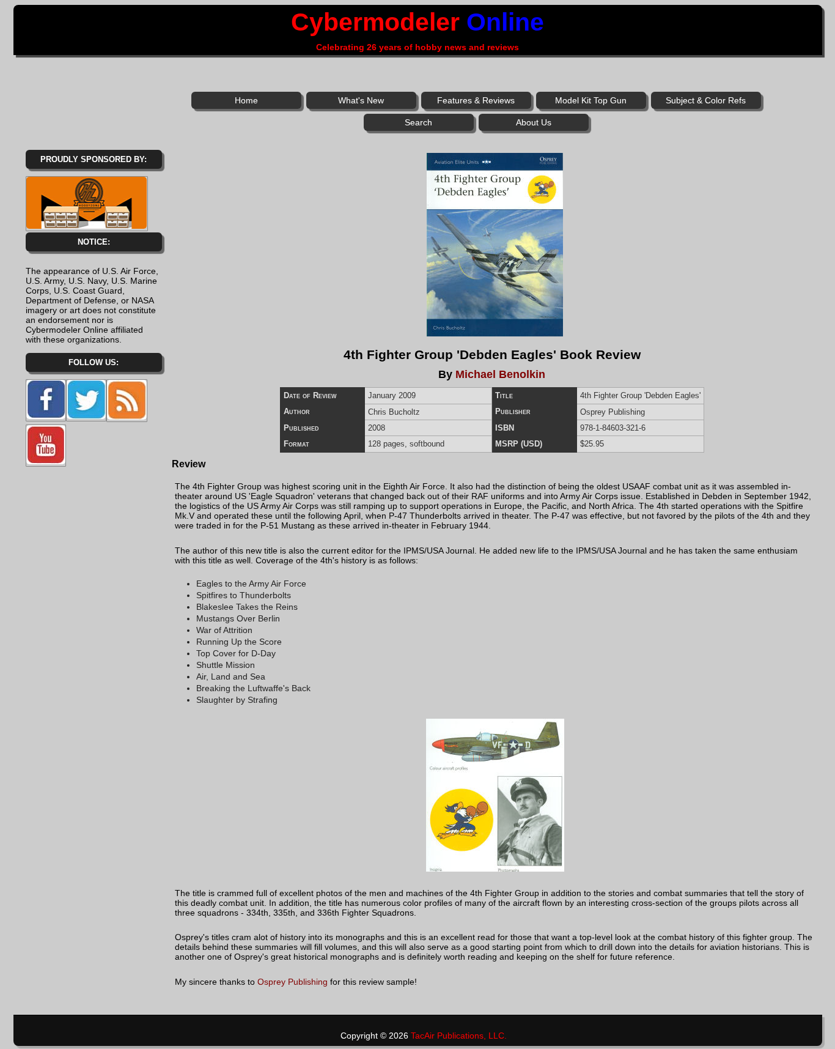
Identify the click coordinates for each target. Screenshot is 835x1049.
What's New (361, 100)
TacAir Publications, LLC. (459, 1035)
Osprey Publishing (292, 982)
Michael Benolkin (500, 374)
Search (418, 122)
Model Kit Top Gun (591, 100)
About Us (533, 122)
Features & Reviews (476, 100)
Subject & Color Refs (706, 100)
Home (246, 100)
